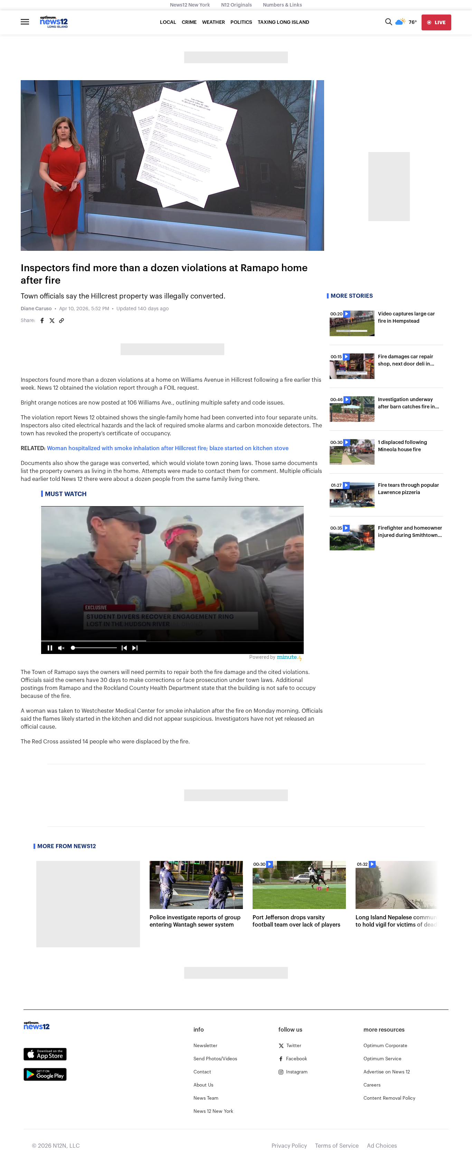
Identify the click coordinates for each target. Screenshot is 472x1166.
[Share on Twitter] (52, 320)
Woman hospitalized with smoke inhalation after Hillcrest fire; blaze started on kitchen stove (168, 448)
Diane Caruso (36, 308)
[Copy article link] (61, 320)
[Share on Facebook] (42, 320)
